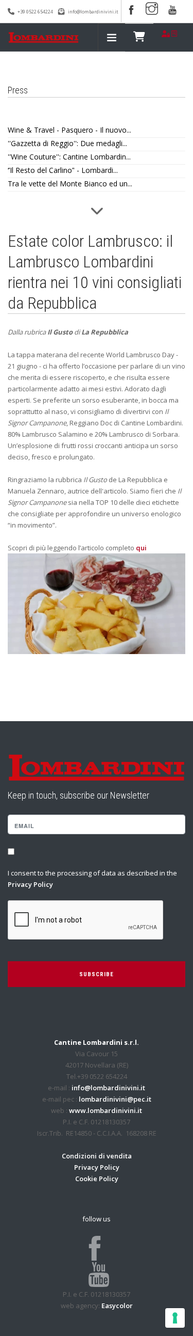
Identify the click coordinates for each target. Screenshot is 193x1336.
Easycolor (117, 1305)
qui (141, 547)
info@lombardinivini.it (93, 11)
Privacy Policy (30, 884)
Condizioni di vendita (97, 1155)
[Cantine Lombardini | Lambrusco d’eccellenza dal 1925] (43, 37)
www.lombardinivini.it (105, 1110)
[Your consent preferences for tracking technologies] (175, 1318)
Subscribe (96, 974)
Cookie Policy (96, 1178)
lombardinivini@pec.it (115, 1099)
